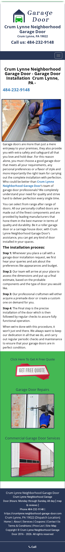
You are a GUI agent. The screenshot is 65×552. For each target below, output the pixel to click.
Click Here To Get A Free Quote (32, 359)
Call (33, 547)
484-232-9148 (40, 42)
